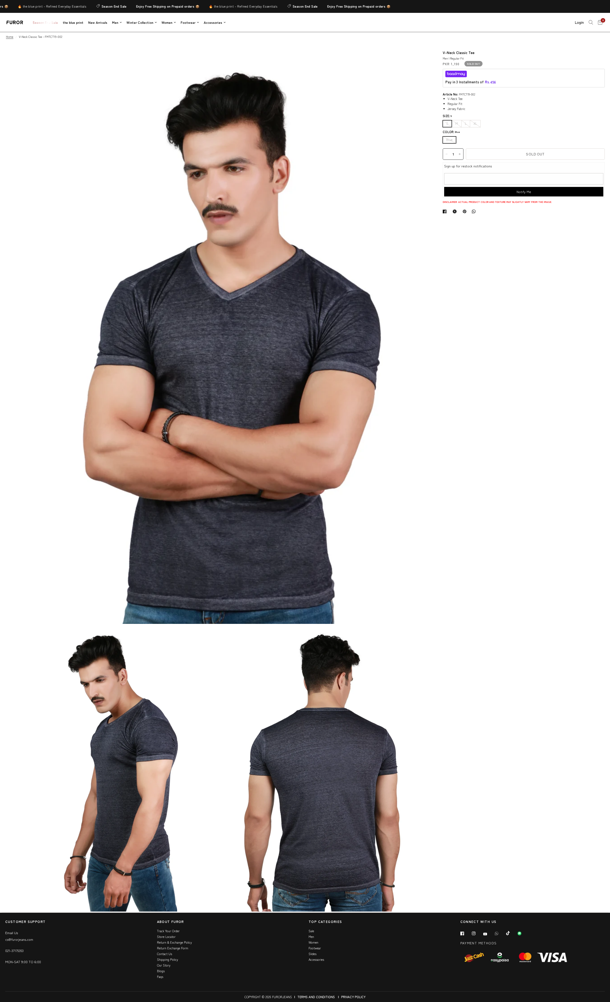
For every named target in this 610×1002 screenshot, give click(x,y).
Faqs (160, 976)
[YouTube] (488, 934)
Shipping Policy (167, 959)
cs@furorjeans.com (19, 939)
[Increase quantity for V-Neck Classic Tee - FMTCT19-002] (459, 154)
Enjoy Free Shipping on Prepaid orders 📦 (128, 6)
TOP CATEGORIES (325, 922)
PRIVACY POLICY (353, 997)
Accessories (213, 22)
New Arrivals (97, 22)
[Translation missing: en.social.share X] (455, 211)
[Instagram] (477, 933)
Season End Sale (74, 6)
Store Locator (166, 936)
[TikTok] (511, 933)
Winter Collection (140, 22)
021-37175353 (14, 950)
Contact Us (164, 954)
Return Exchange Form (172, 948)
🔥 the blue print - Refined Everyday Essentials (203, 6)
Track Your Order (168, 931)
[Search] (590, 22)
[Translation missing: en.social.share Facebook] (445, 211)
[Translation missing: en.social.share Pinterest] (465, 211)
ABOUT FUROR (170, 922)
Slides (312, 954)
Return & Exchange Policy (174, 942)
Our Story (163, 965)
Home (9, 37)
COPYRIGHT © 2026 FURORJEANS (268, 997)
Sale (311, 931)
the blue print (73, 22)
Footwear (188, 22)
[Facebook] (465, 933)
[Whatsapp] (500, 933)
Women (167, 22)
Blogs (161, 971)
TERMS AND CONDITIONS (316, 997)
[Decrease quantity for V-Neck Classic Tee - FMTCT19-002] (446, 154)
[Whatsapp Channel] (523, 933)
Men (115, 22)
